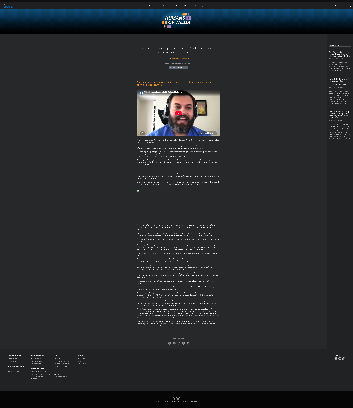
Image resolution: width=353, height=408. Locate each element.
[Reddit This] (183, 343)
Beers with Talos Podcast (61, 363)
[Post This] (174, 343)
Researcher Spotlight (178, 67)
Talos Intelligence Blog (60, 358)
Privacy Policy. (194, 401)
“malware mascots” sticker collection (164, 305)
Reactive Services (36, 358)
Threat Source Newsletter (61, 361)
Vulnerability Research (16, 366)
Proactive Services (36, 361)
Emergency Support (36, 363)
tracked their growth (171, 174)
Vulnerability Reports (13, 369)
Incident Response (37, 356)
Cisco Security (82, 363)
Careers (80, 361)
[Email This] (188, 343)
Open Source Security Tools (39, 371)
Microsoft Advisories (14, 371)
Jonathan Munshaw (180, 59)
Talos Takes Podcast (60, 366)
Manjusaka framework (144, 303)
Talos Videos (58, 369)
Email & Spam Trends (14, 361)
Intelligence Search (13, 358)
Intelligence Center (14, 356)
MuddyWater (209, 287)
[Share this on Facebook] (169, 343)
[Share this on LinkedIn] (179, 343)
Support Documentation (61, 376)
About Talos (81, 358)
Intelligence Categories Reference (40, 374)
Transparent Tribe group (159, 156)
